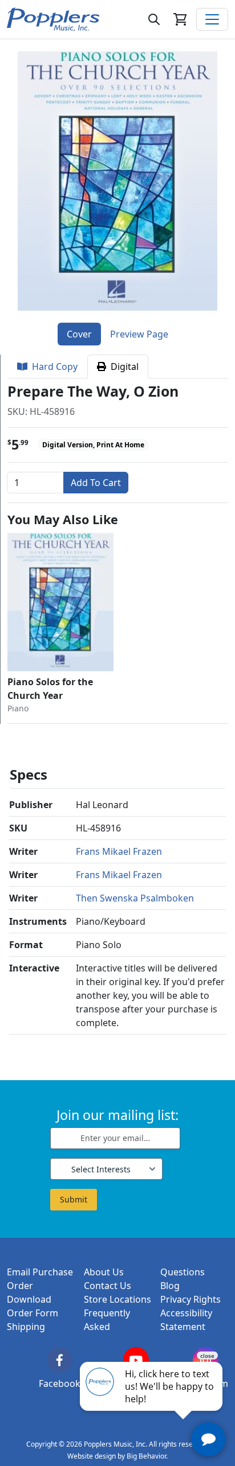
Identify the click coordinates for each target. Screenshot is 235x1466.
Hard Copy (52, 366)
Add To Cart (96, 482)
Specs (28, 774)
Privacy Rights (190, 1299)
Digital (122, 366)
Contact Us (107, 1285)
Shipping (26, 1326)
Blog (170, 1285)
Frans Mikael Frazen (119, 851)
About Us (104, 1272)
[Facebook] (59, 1360)
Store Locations (117, 1299)
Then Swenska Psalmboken (135, 898)
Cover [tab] (79, 334)
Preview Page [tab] (139, 334)
